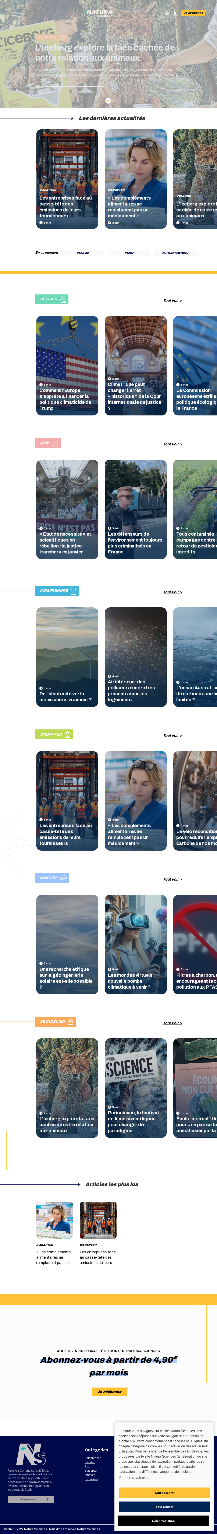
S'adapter (47, 190)
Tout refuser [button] (164, 1507)
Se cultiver (91, 1479)
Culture (183, 195)
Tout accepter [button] (164, 1493)
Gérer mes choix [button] (163, 1521)
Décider (90, 1462)
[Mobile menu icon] (15, 14)
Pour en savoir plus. (134, 1477)
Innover (90, 1475)
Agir (87, 1466)
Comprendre (93, 1458)
